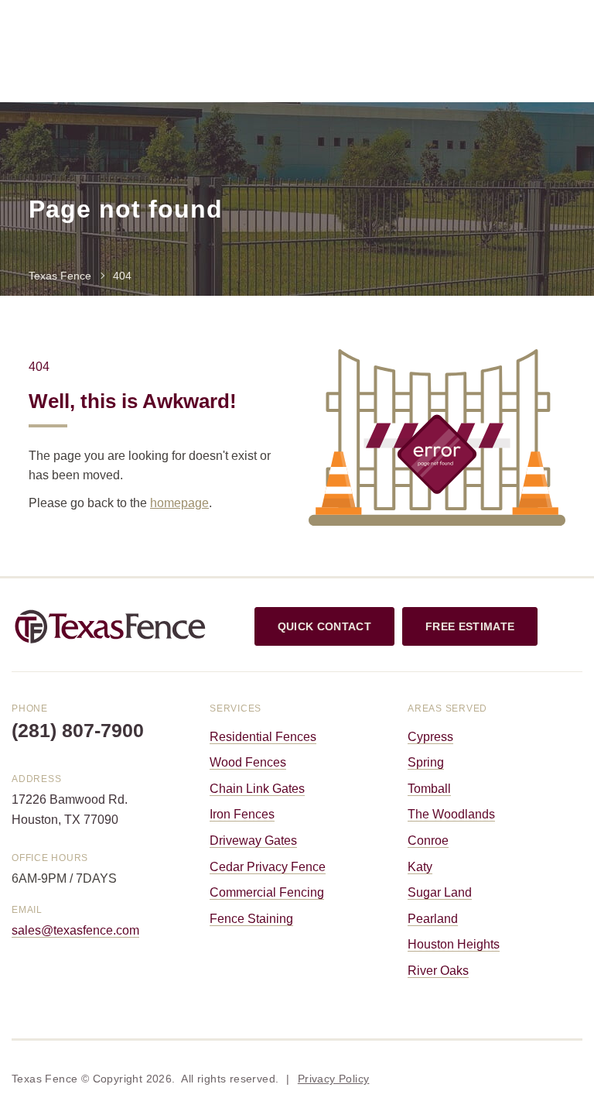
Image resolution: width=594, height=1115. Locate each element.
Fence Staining (251, 918)
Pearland (433, 918)
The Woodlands (451, 814)
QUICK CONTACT (324, 626)
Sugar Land (440, 892)
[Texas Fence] (111, 625)
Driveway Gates (253, 840)
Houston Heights (454, 944)
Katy (420, 866)
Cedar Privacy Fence (268, 866)
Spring (426, 762)
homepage (179, 502)
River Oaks (438, 970)
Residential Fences (263, 736)
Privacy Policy (334, 1078)
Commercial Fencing (267, 892)
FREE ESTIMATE (469, 626)
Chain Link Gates (257, 788)
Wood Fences (248, 762)
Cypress (430, 736)
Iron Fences (242, 814)
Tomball (429, 788)
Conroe (428, 840)
